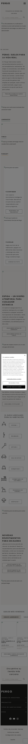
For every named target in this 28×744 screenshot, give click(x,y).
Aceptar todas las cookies (14, 387)
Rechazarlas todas (14, 383)
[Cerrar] (24, 355)
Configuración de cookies (14, 379)
